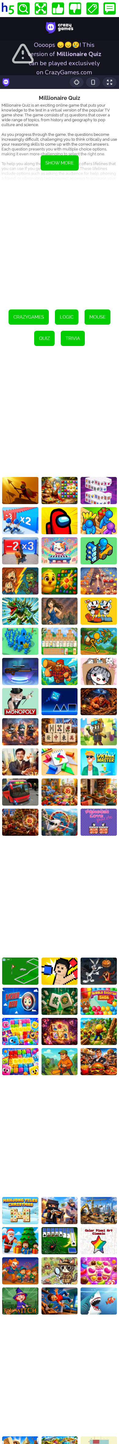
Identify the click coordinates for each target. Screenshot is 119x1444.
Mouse (97, 317)
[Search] (23, 8)
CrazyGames (28, 317)
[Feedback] (109, 8)
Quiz (44, 338)
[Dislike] (75, 8)
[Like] (58, 8)
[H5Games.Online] (8, 8)
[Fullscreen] (41, 8)
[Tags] (92, 8)
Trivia (73, 338)
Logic (67, 317)
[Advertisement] (59, 241)
